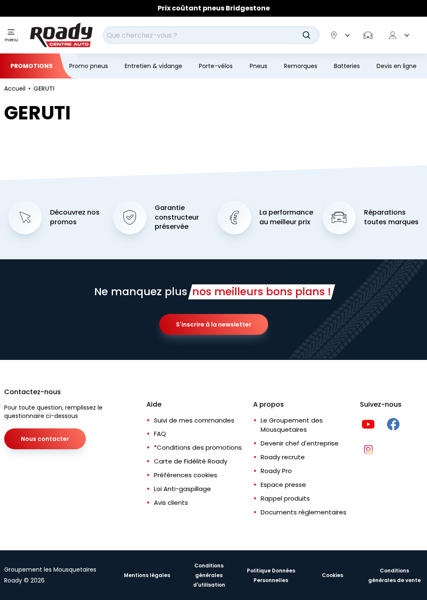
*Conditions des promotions (198, 447)
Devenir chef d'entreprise (300, 443)
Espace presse (283, 484)
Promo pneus (88, 66)
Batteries (347, 66)
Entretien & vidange (153, 66)
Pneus (258, 66)
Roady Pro (276, 470)
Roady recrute (283, 457)
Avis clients (171, 502)
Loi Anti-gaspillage (182, 488)
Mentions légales (147, 575)
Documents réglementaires (304, 512)
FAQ (160, 433)
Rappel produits (285, 498)
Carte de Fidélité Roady (190, 461)
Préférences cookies (185, 475)
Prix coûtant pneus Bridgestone (214, 8)
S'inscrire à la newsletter (213, 324)
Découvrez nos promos (75, 217)
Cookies (332, 575)
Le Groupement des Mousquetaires (292, 425)
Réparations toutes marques (391, 217)
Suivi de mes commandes (194, 420)
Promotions (31, 66)
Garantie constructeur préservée (177, 217)
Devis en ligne (397, 66)
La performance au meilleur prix (286, 217)
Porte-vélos (216, 66)
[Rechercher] (306, 35)
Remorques (300, 66)
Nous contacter (45, 439)
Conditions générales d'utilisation (209, 575)
